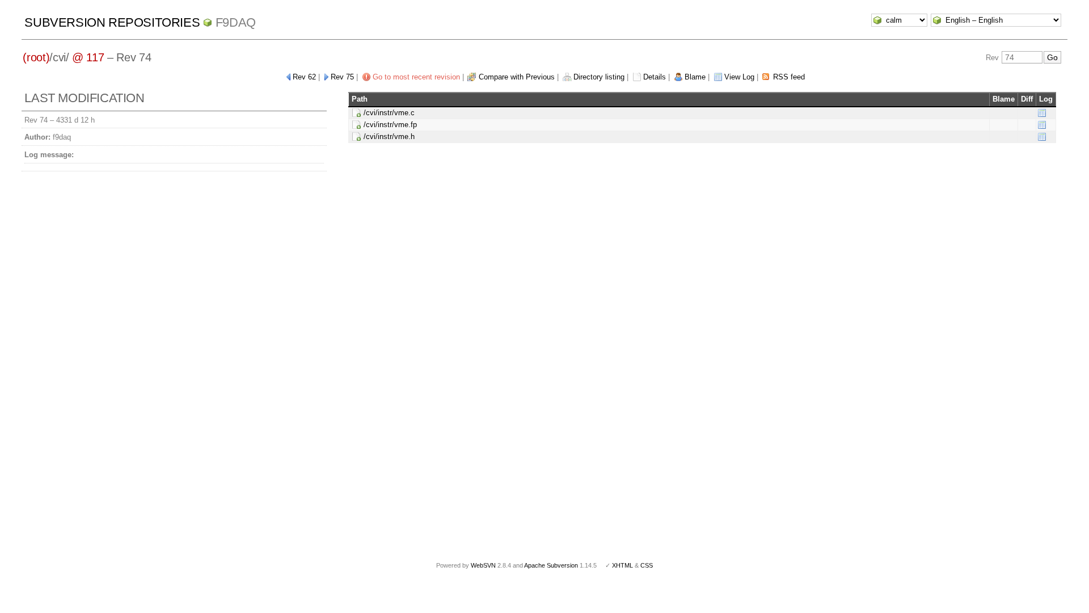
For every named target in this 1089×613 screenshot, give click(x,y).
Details (654, 77)
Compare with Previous (517, 77)
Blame (695, 77)
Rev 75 (342, 77)
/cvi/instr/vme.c (389, 112)
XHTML (622, 565)
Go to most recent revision (416, 77)
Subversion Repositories (112, 22)
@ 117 (88, 57)
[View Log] (1041, 112)
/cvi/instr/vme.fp (390, 124)
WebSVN (483, 565)
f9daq (236, 22)
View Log (739, 77)
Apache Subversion (551, 565)
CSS (646, 565)
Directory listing (598, 77)
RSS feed (789, 77)
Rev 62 (304, 77)
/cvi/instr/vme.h (389, 136)
